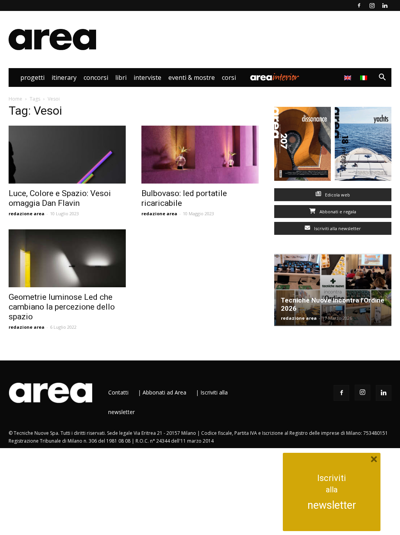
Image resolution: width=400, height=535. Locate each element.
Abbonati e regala (337, 211)
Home (15, 98)
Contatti (118, 392)
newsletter (331, 505)
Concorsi (96, 77)
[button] (382, 78)
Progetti (32, 77)
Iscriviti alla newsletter (337, 228)
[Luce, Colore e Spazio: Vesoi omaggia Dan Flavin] (67, 155)
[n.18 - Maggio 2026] (363, 145)
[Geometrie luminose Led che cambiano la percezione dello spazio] (67, 258)
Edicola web (337, 195)
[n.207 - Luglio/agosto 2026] (302, 145)
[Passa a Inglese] (349, 77)
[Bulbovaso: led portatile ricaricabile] (200, 155)
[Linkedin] (385, 5)
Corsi (229, 77)
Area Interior (274, 77)
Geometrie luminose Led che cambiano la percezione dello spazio (62, 306)
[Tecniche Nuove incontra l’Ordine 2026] (332, 290)
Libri (121, 77)
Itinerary (64, 77)
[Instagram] (372, 5)
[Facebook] (359, 5)
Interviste (147, 77)
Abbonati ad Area (164, 392)
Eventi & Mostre (191, 77)
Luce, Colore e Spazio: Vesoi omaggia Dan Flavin (60, 198)
